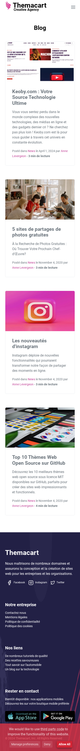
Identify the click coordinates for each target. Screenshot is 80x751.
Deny (47, 744)
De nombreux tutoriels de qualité (26, 656)
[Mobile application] (22, 716)
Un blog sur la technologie (22, 669)
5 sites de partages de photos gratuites (36, 232)
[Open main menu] (73, 7)
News (31, 151)
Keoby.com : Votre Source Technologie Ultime (33, 97)
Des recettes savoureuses (22, 660)
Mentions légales (16, 617)
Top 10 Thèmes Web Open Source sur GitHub (38, 460)
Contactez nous (15, 612)
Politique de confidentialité (22, 621)
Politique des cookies (19, 626)
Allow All (64, 744)
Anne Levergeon (22, 267)
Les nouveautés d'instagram (29, 344)
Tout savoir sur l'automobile (23, 665)
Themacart (22, 553)
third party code (52, 729)
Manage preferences (24, 744)
